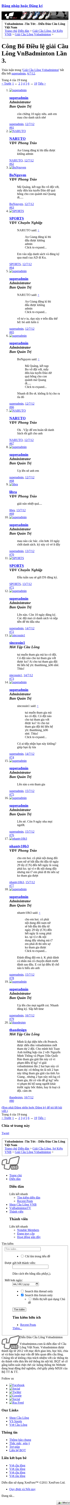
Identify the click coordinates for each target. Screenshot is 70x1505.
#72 (11, 631)
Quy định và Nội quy (22, 1489)
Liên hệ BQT (17, 1450)
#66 (11, 407)
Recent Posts (25, 1201)
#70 (11, 554)
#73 (11, 678)
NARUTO (17, 139)
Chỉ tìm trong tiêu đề (37, 1256)
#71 (11, 587)
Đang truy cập (26, 1233)
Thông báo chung (20, 1439)
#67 (11, 443)
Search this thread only (38, 1291)
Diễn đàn (15, 1178)
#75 (11, 794)
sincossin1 (17, 643)
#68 (11, 480)
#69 (11, 513)
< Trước (6, 83)
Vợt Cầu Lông (18, 1424)
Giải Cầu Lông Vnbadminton (41, 70)
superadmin (18, 73)
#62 (11, 164)
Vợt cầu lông (17, 1465)
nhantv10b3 (19, 846)
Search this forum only (38, 1295)
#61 (11, 127)
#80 (11, 1100)
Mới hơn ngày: (14, 1280)
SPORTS (16, 218)
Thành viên (16, 1211)
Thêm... (17, 1328)
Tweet (5, 1133)
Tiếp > (42, 83)
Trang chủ (15, 1175)
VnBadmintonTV (20, 1208)
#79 (11, 1019)
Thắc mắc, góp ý (19, 1443)
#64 (11, 267)
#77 (11, 885)
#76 (11, 835)
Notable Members (28, 1230)
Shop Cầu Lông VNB (23, 1204)
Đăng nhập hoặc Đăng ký (22, 6)
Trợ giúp (14, 1446)
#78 (11, 978)
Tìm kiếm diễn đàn (28, 1197)
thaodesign (18, 1030)
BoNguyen (17, 175)
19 (35, 83)
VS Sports (15, 1421)
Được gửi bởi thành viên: (20, 1263)
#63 (11, 207)
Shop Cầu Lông (19, 1417)
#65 (11, 332)
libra (13, 492)
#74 (11, 757)
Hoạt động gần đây (29, 1237)
